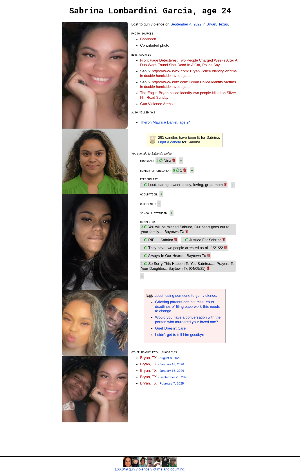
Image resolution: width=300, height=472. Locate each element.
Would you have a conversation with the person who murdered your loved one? (187, 319)
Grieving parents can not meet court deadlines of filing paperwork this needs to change (187, 306)
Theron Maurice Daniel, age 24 (165, 122)
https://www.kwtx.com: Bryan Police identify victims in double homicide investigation (188, 73)
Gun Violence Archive (157, 104)
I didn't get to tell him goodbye (179, 334)
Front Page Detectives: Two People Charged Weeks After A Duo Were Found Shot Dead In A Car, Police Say (188, 62)
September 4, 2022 (185, 24)
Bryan (211, 24)
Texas (223, 24)
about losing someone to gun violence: (185, 295)
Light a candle (169, 142)
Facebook (148, 39)
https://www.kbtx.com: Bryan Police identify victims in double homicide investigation (188, 84)
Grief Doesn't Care (170, 328)
